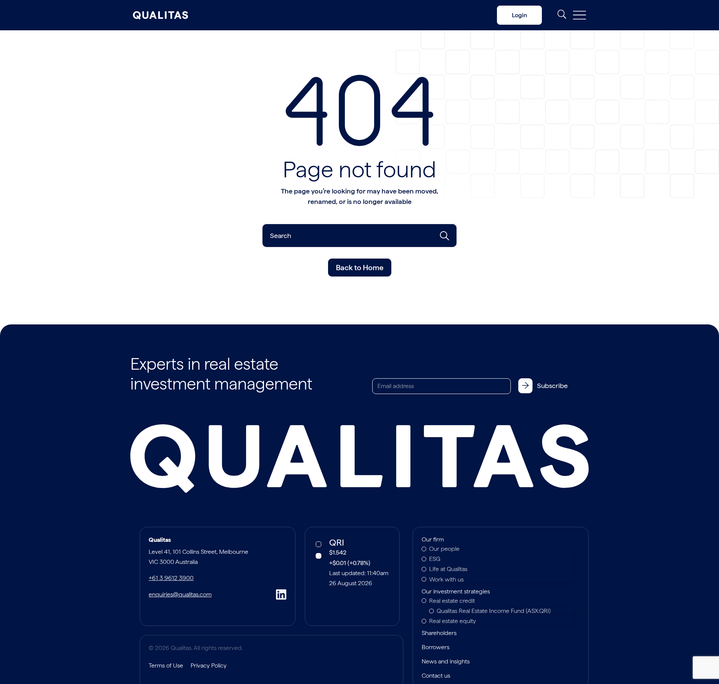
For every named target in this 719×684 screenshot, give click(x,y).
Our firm (433, 540)
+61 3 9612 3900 (171, 577)
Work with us (446, 579)
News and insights (446, 662)
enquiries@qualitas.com (180, 594)
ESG (434, 558)
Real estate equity (452, 621)
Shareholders (439, 633)
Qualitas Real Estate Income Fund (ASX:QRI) (493, 610)
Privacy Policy (209, 665)
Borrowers (435, 648)
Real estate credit (452, 600)
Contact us (436, 676)
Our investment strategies (456, 592)
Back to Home (359, 267)
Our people (444, 548)
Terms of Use (166, 665)
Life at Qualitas (448, 568)
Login (519, 15)
